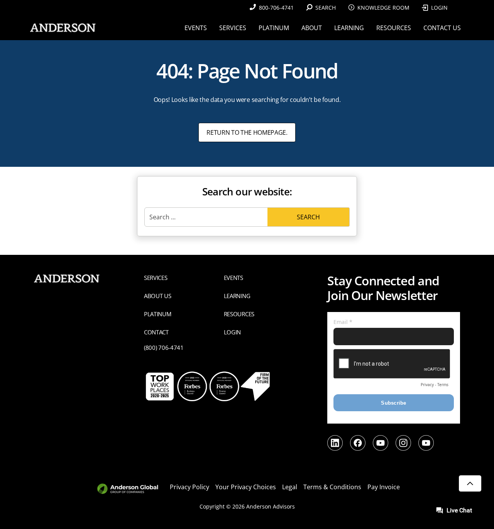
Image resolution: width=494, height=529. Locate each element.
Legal (289, 487)
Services (155, 277)
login (232, 332)
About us (157, 296)
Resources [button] (393, 28)
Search (308, 217)
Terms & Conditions (332, 487)
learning (237, 296)
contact (156, 332)
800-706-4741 (276, 7)
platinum (157, 314)
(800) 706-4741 (164, 347)
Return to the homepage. (247, 132)
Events (233, 277)
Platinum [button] (274, 28)
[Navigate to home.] (61, 27)
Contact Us (442, 28)
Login (439, 7)
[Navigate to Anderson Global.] (132, 489)
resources (239, 314)
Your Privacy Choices (245, 487)
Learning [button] (349, 28)
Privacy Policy (189, 487)
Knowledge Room (383, 7)
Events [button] (195, 28)
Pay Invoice (383, 487)
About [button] (311, 28)
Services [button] (232, 28)
